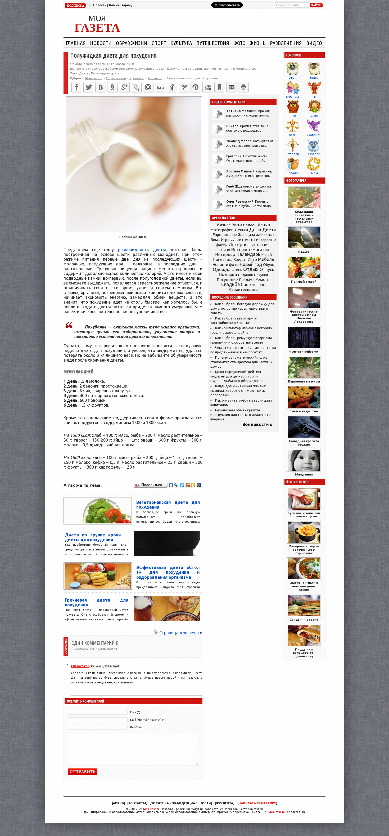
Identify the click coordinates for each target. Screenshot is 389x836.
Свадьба (230, 284)
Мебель (266, 259)
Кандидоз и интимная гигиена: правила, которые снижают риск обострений (238, 390)
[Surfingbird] (184, 87)
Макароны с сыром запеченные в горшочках (303, 549)
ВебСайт (136, 727)
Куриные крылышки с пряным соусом (304, 514)
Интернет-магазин (250, 249)
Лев (293, 115)
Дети (255, 229)
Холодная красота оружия (304, 442)
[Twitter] (88, 87)
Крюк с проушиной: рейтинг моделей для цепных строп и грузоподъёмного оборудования (237, 376)
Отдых (251, 269)
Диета (83, 73)
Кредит (240, 259)
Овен (292, 77)
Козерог (313, 153)
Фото (239, 43)
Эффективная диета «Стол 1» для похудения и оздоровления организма (168, 572)
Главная (76, 43)
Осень (237, 270)
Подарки (228, 274)
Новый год (251, 264)
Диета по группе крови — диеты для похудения (96, 537)
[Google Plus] (188, 485)
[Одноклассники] (112, 87)
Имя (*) (135, 712)
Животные (265, 235)
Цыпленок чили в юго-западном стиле (304, 586)
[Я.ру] (172, 87)
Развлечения (286, 43)
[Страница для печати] (155, 632)
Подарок (245, 275)
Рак (314, 96)
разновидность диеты (142, 249)
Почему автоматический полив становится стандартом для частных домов (241, 361)
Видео (314, 43)
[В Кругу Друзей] (196, 87)
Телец (314, 77)
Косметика (223, 259)
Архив (118, 803)
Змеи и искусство (304, 411)
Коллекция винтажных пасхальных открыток (304, 216)
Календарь (248, 254)
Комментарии (119, 5)
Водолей (293, 173)
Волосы (249, 225)
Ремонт (262, 279)
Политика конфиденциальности (181, 803)
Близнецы (293, 96)
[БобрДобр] (207, 87)
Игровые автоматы (238, 240)
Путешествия (212, 43)
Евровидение (224, 234)
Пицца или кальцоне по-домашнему (304, 653)
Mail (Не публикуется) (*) (148, 719)
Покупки (261, 275)
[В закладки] (219, 87)
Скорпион (314, 134)
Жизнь (258, 43)
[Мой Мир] (199, 485)
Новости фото (226, 265)
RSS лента (224, 803)
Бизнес (223, 225)
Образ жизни (131, 43)
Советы (248, 284)
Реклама (246, 280)
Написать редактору (257, 803)
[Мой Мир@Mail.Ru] (148, 87)
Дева (314, 115)
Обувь (268, 265)
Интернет (239, 244)
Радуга (303, 251)
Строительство (243, 289)
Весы (292, 134)
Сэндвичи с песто (304, 619)
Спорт (159, 43)
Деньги (241, 230)
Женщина (246, 235)
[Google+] (124, 87)
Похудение (227, 279)
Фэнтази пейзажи (303, 351)
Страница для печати (180, 632)
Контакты (137, 803)
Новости (99, 5)
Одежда (221, 269)
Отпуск (267, 269)
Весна (237, 225)
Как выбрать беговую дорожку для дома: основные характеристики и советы (242, 308)
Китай (266, 254)
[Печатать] (243, 87)
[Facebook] (76, 87)
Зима (215, 240)
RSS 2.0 (170, 68)
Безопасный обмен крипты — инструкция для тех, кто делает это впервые (240, 414)
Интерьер (225, 254)
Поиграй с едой (303, 281)
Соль (261, 285)
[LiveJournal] (136, 87)
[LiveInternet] (160, 87)
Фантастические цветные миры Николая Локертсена (304, 316)
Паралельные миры (304, 381)
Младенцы (304, 474)
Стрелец (293, 153)
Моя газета (151, 809)
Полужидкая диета (105, 73)
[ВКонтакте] (100, 87)
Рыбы (314, 173)
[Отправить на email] (231, 87)
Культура (181, 43)
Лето (252, 259)
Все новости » (257, 424)
